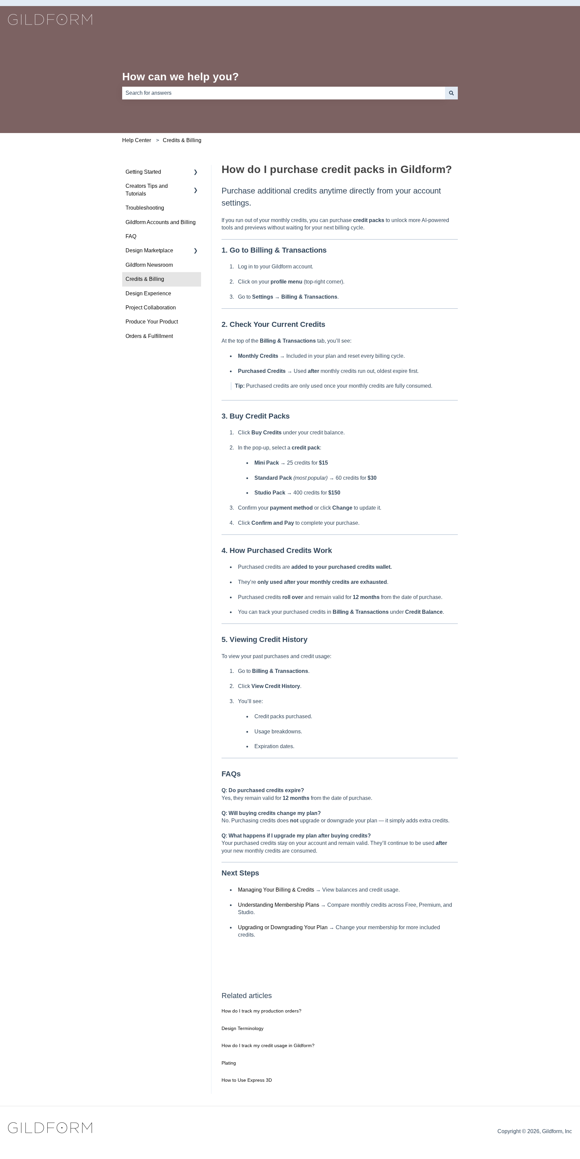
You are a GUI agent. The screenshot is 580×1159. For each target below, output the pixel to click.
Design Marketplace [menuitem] (149, 250)
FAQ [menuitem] (131, 236)
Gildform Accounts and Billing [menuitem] (161, 222)
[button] (195, 172)
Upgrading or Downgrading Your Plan (283, 927)
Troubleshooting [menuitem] (145, 208)
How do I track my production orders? (261, 1011)
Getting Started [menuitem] (143, 172)
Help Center (136, 140)
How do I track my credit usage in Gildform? (268, 1045)
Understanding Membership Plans (278, 905)
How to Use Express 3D (247, 1080)
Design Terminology (242, 1028)
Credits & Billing (182, 140)
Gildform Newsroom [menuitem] (149, 265)
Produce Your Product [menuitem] (152, 322)
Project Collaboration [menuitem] (151, 307)
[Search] (451, 93)
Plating (229, 1063)
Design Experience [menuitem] (148, 293)
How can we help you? (180, 77)
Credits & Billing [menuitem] (145, 279)
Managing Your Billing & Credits (276, 890)
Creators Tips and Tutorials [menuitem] (147, 189)
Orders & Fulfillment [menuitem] (149, 336)
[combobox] (283, 93)
